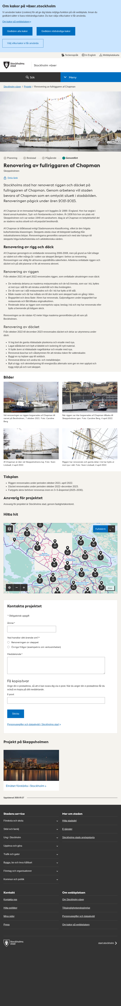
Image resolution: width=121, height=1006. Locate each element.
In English (90, 55)
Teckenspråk (71, 55)
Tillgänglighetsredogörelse (76, 908)
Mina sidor (9, 916)
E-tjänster (67, 829)
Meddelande (15, 653)
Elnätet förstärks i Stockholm (25, 786)
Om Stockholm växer (73, 899)
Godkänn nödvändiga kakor (55, 31)
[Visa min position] (9, 587)
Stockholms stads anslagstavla (78, 837)
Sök (32, 77)
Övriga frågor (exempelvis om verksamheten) (36, 646)
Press (7, 924)
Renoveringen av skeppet (25, 642)
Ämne (11, 622)
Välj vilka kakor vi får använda (23, 43)
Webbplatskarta (111, 55)
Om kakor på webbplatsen (16, 21)
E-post (10, 694)
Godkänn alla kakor (17, 31)
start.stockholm (106, 943)
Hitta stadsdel (69, 820)
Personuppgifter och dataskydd (78, 916)
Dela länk (13, 178)
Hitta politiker (10, 908)
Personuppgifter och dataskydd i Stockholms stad (33, 724)
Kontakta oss (10, 899)
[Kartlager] (9, 528)
